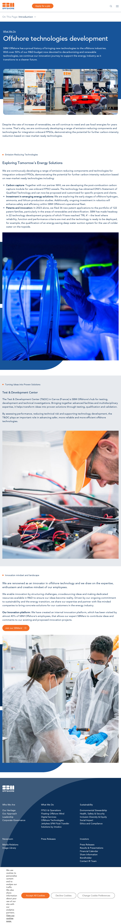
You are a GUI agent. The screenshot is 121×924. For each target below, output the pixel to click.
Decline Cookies (64, 895)
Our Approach (9, 813)
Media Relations (10, 844)
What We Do (9, 31)
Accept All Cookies (35, 895)
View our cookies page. (10, 918)
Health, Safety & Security (92, 813)
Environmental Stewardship (93, 810)
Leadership (7, 816)
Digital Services (48, 816)
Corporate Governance (13, 820)
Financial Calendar (89, 851)
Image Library (9, 847)
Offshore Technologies (52, 820)
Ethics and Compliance (91, 823)
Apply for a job (42, 6)
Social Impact (86, 820)
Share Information (89, 854)
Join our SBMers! (13, 628)
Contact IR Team (88, 861)
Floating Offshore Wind (52, 813)
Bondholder (86, 857)
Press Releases (87, 844)
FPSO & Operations (51, 810)
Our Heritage (9, 810)
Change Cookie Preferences (96, 895)
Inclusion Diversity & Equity (93, 816)
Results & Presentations (91, 847)
